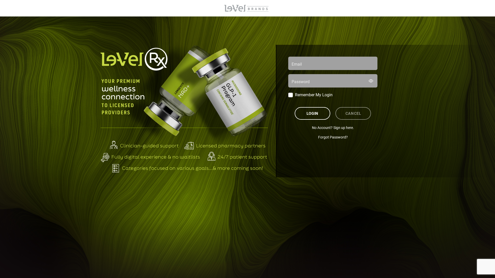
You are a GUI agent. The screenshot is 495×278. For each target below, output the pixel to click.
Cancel (353, 113)
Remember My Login (314, 94)
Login (312, 113)
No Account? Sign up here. (333, 127)
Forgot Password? (333, 137)
